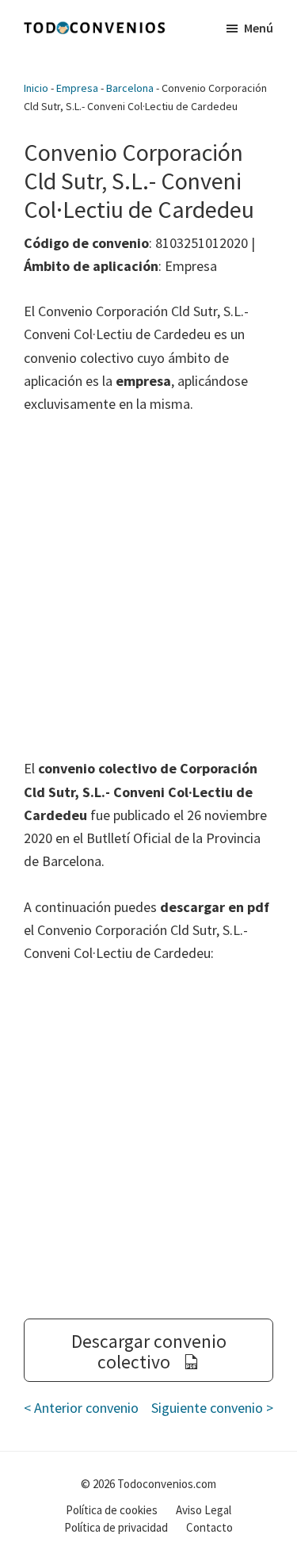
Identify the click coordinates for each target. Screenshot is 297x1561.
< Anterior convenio (81, 1408)
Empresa (77, 88)
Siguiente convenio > (212, 1408)
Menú (258, 28)
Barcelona (130, 88)
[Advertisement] (148, 586)
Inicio (36, 88)
